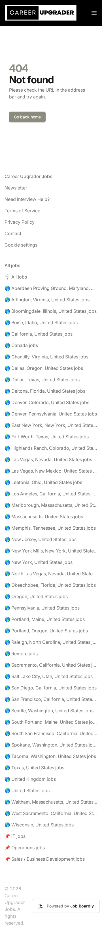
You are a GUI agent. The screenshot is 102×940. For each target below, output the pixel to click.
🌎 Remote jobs (21, 653)
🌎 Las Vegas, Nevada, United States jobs (48, 459)
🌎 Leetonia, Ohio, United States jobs (43, 482)
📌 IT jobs (15, 836)
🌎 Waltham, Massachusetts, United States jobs (51, 802)
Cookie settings (21, 245)
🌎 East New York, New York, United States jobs (51, 425)
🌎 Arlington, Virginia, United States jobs (47, 299)
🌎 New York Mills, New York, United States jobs (51, 551)
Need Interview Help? (27, 199)
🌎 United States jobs (27, 790)
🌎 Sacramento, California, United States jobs (51, 665)
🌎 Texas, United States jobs (34, 767)
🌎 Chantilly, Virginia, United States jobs (46, 357)
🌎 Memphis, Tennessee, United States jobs (50, 528)
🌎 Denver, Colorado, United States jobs (47, 402)
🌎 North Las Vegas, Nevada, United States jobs (51, 573)
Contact (13, 233)
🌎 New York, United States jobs (39, 562)
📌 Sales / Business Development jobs (45, 859)
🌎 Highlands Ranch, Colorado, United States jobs (51, 448)
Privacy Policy (20, 222)
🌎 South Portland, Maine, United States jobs (51, 722)
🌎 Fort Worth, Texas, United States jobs (47, 436)
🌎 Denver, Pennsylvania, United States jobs (51, 414)
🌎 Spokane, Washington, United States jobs (51, 745)
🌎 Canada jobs (21, 345)
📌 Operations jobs (25, 847)
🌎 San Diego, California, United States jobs (51, 688)
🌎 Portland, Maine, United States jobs (45, 619)
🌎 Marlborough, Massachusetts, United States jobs (51, 505)
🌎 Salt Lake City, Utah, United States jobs (49, 676)
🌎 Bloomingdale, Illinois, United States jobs (51, 311)
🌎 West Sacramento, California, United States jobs (51, 813)
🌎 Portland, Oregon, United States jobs (46, 631)
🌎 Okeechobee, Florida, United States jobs (50, 585)
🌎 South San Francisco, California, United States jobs (51, 733)
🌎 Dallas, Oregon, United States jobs (44, 368)
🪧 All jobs (16, 277)
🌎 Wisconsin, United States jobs (39, 825)
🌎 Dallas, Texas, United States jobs (42, 379)
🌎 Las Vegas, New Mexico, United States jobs (51, 471)
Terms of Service (22, 210)
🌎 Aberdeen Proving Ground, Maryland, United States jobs (51, 288)
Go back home (27, 116)
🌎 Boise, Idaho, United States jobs (41, 322)
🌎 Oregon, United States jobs (36, 596)
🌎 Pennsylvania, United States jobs (42, 608)
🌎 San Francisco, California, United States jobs (51, 699)
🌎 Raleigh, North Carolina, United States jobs (51, 642)
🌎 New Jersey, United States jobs (40, 539)
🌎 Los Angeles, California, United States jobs (51, 494)
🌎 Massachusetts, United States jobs (44, 516)
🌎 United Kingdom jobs (30, 779)
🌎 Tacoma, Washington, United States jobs (50, 756)
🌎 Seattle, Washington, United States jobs (49, 710)
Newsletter (16, 188)
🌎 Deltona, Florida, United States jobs (45, 391)
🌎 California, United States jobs (39, 334)
